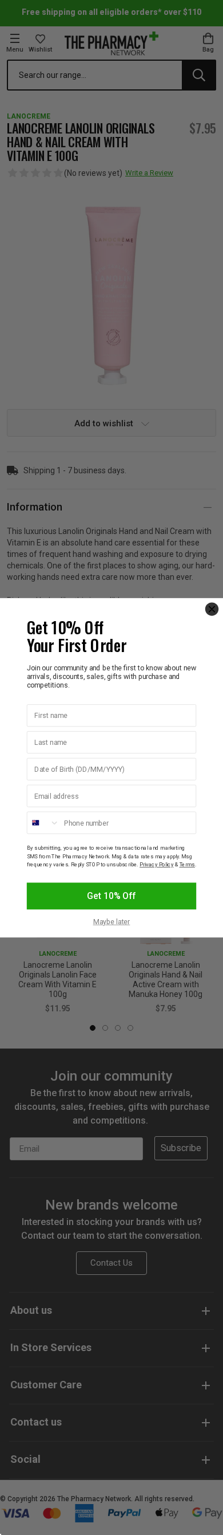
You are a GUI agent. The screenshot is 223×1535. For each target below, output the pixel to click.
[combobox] (43, 822)
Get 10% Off (111, 895)
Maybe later (111, 921)
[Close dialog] (211, 608)
